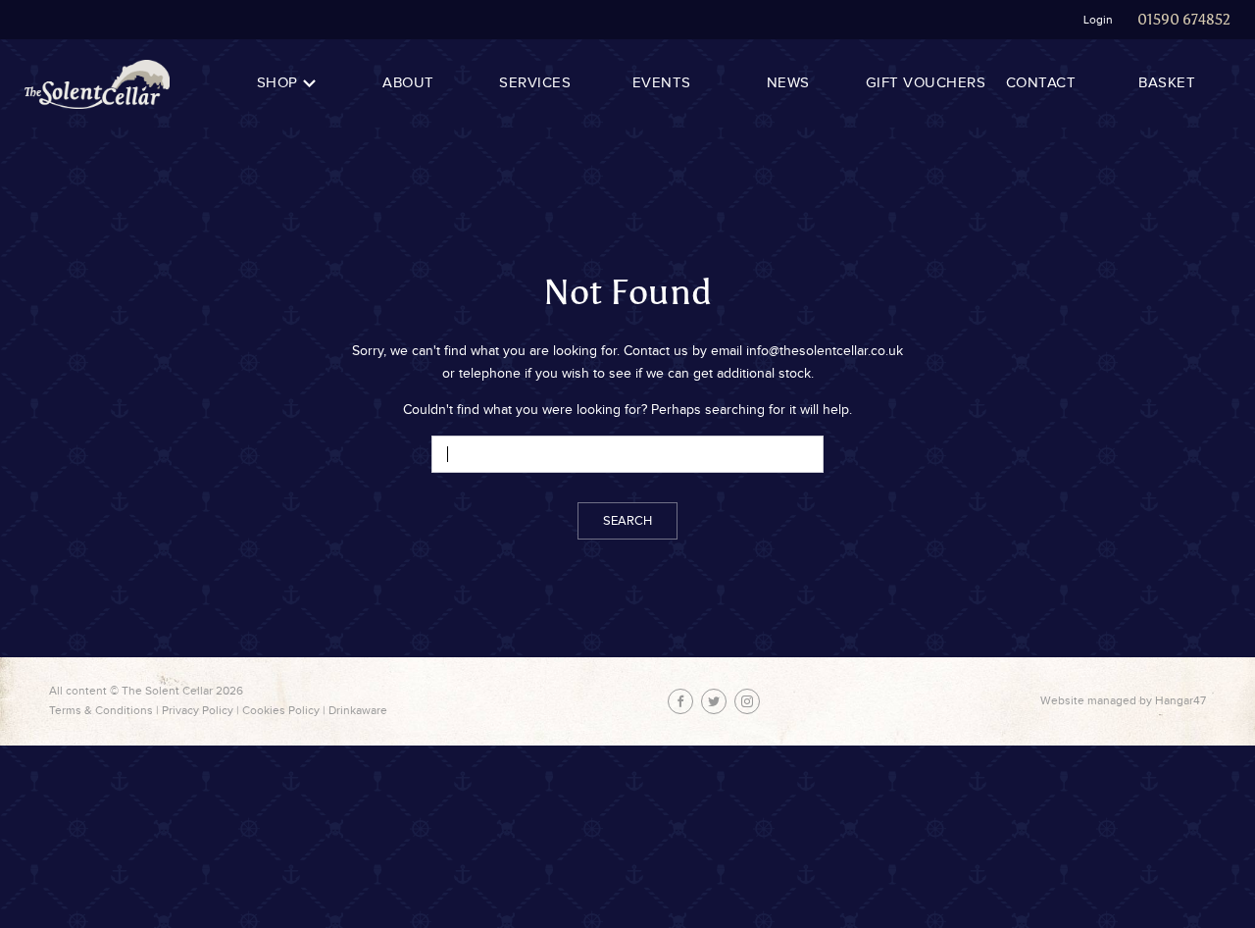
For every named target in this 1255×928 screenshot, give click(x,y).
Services (535, 83)
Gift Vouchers (926, 83)
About (408, 83)
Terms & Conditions (101, 710)
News (788, 83)
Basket (1166, 83)
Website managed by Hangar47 (1123, 700)
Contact (1041, 83)
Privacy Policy (197, 710)
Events (661, 83)
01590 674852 (1183, 19)
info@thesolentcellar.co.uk (824, 351)
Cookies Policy (281, 710)
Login (1098, 19)
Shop (277, 83)
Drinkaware (357, 710)
